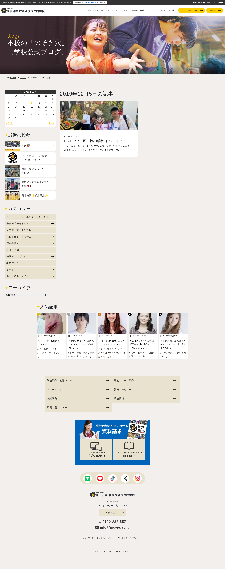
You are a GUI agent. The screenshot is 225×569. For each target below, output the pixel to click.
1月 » (52, 123)
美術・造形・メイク (17, 276)
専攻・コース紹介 (119, 10)
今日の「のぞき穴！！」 (20, 223)
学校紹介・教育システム (97, 10)
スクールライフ (55, 389)
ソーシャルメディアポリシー (130, 538)
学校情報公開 (198, 3)
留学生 (10, 269)
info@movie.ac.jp (114, 527)
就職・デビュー (147, 10)
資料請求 (213, 10)
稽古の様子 (12, 243)
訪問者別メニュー (214, 3)
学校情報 (171, 10)
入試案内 (161, 10)
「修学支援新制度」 (92, 3)
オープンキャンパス (190, 10)
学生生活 (134, 10)
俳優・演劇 (12, 249)
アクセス (110, 512)
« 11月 (9, 123)
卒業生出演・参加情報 (18, 230)
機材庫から (12, 263)
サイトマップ (88, 538)
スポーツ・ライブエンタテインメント (27, 216)
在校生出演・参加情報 (18, 236)
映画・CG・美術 (15, 256)
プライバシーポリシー (106, 538)
